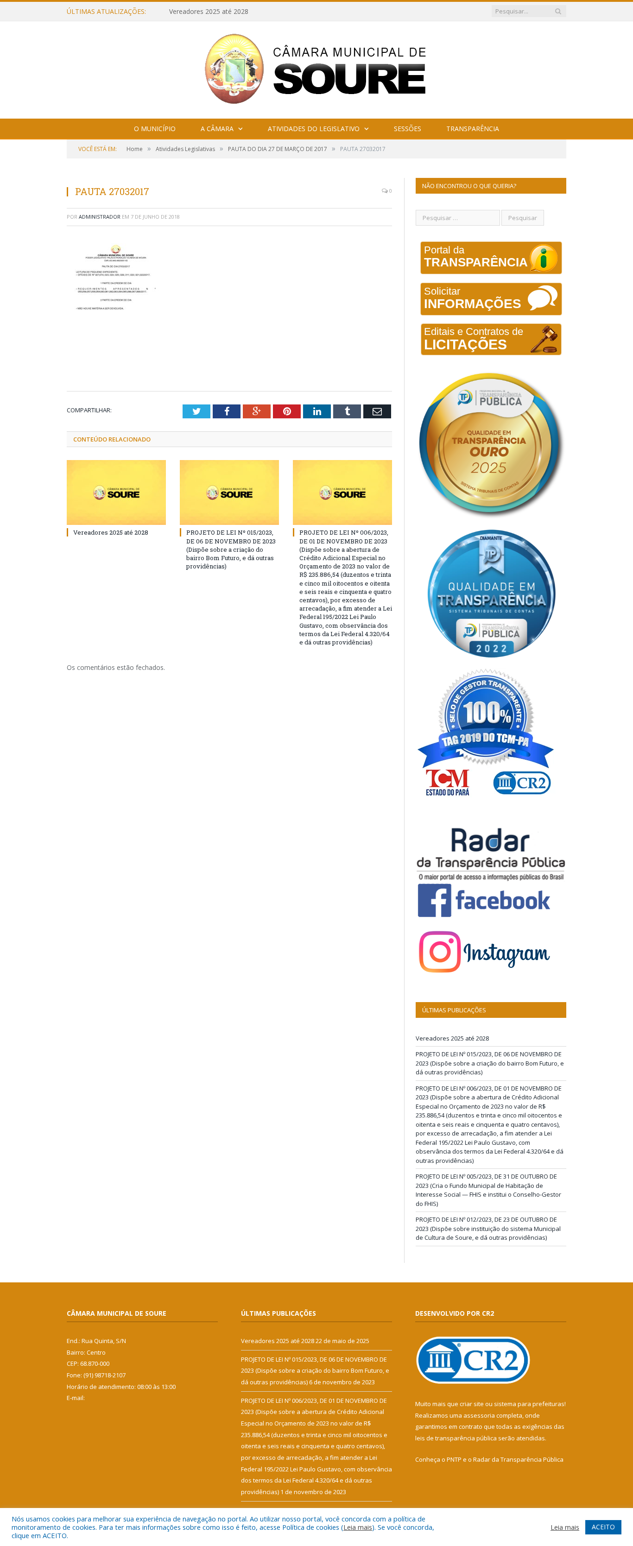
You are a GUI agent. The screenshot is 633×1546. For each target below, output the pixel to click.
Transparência (472, 128)
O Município (155, 128)
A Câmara (217, 128)
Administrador (99, 216)
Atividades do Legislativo (314, 128)
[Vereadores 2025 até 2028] (116, 492)
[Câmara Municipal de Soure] (316, 68)
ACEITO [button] (603, 1526)
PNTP (454, 1459)
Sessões (407, 128)
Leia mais (357, 1527)
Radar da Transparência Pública (518, 1459)
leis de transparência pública (456, 1438)
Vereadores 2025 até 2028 (110, 532)
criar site (472, 1404)
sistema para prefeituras (529, 1404)
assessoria (479, 1415)
